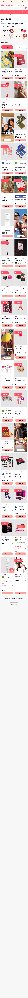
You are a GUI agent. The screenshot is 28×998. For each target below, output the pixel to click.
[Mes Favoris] (21, 5)
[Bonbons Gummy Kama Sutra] (7, 431)
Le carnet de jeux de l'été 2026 (7, 72)
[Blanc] (6, 590)
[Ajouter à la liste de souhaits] (12, 75)
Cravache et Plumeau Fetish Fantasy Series (7, 259)
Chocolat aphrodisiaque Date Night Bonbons (20, 166)
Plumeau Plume (19, 348)
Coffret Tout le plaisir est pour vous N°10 (20, 543)
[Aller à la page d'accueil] (7, 5)
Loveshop (3, 14)
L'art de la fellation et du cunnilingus (7, 381)
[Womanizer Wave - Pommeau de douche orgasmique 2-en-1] (7, 565)
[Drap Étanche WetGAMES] (20, 461)
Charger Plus (14, 604)
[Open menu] (26, 5)
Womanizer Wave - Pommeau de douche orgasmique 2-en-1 (7, 580)
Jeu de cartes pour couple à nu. (6, 166)
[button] (14, 2)
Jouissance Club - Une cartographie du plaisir (20, 199)
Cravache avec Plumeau (5, 101)
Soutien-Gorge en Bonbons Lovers (6, 319)
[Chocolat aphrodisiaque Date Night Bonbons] (20, 151)
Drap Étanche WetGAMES (18, 473)
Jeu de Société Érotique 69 (5, 540)
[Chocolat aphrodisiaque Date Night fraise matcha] (20, 121)
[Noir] (2, 107)
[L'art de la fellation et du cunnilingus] (7, 368)
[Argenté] (4, 590)
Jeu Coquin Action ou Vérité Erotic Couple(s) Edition (20, 510)
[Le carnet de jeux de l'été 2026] (7, 59)
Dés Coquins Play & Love (6, 289)
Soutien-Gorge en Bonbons (6, 196)
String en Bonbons (19, 101)
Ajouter (7, 78)
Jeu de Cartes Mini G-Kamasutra (7, 414)
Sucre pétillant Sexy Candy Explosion (6, 229)
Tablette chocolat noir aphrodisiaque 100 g (20, 259)
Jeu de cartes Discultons (18, 72)
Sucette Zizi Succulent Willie (20, 319)
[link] (19, 5)
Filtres (7, 47)
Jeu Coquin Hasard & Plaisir (7, 506)
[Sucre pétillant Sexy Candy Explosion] (7, 217)
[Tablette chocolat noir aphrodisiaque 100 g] (20, 247)
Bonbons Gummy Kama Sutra (6, 444)
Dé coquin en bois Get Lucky (20, 381)
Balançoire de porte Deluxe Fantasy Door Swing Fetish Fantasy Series (20, 577)
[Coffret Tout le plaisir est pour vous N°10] (20, 527)
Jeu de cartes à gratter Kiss (19, 410)
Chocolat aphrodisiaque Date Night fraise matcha (20, 133)
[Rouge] (4, 107)
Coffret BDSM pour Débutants (6, 477)
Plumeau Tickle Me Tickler (19, 289)
